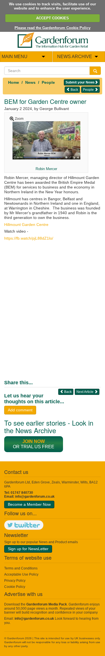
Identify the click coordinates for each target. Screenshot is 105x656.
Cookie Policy (14, 587)
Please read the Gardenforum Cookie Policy (52, 28)
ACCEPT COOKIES (52, 18)
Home (13, 82)
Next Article (85, 392)
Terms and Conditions (21, 568)
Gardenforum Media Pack (46, 604)
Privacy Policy (14, 581)
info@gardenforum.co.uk (35, 496)
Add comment (20, 410)
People (48, 82)
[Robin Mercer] (46, 140)
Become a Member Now (29, 504)
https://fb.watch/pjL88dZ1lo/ (28, 238)
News (30, 82)
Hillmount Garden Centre (26, 224)
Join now (33, 441)
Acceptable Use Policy (21, 574)
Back (74, 90)
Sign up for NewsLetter (28, 549)
